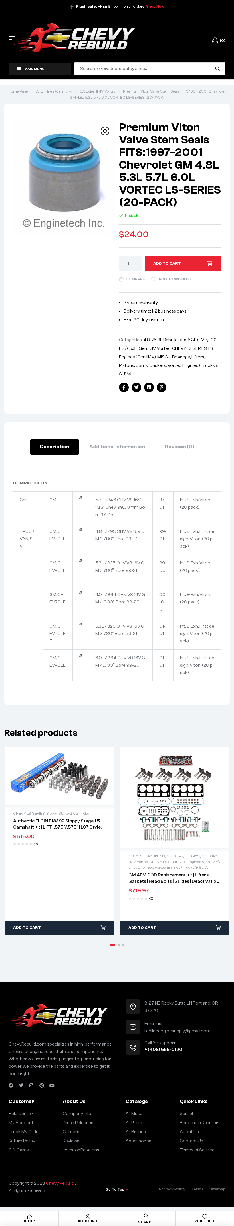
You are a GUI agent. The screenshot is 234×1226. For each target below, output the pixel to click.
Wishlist (205, 1221)
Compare (135, 279)
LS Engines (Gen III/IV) (53, 91)
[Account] (87, 1216)
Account (88, 1221)
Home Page (18, 91)
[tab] (54, 447)
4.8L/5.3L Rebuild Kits (164, 339)
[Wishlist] (204, 1216)
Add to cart (167, 263)
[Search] (217, 68)
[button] (105, 131)
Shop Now (155, 6)
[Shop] (29, 1216)
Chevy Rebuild (60, 1183)
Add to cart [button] (27, 927)
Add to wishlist (175, 279)
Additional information (117, 447)
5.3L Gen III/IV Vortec (98, 91)
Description (54, 447)
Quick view (59, 776)
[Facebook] (11, 1085)
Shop (29, 1221)
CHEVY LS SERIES (189, 348)
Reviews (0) (179, 447)
